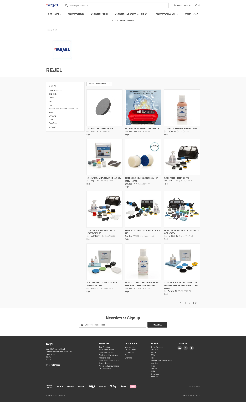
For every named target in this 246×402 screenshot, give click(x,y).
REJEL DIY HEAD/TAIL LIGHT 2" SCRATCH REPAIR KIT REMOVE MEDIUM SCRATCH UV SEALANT (181, 286)
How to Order (130, 350)
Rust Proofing (54, 14)
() (198, 5)
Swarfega (53, 123)
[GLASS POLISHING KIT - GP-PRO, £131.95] (181, 157)
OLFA (51, 119)
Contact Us (129, 352)
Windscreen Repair (76, 14)
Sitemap (128, 358)
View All (52, 127)
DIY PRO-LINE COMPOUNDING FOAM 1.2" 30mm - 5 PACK (141, 179)
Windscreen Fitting (99, 14)
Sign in (179, 5)
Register (187, 5)
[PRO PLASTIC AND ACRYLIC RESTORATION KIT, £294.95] (143, 209)
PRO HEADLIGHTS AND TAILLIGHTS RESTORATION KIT (100, 232)
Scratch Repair (191, 14)
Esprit (51, 98)
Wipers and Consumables (123, 21)
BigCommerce (60, 395)
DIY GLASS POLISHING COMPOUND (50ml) (181, 128)
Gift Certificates (105, 369)
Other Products (55, 90)
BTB (50, 101)
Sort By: (91, 84)
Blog (127, 355)
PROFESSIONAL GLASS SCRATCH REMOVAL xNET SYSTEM (182, 232)
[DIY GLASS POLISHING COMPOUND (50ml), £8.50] (181, 107)
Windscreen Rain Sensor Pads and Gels (131, 14)
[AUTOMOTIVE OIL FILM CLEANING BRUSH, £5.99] (143, 107)
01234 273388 (54, 365)
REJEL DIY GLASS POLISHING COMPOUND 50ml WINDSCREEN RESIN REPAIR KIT (142, 284)
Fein (50, 105)
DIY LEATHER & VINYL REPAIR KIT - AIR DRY (103, 178)
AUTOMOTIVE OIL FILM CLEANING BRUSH (142, 128)
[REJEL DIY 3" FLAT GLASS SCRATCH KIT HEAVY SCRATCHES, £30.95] (104, 261)
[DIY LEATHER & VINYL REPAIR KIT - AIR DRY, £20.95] (104, 157)
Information (130, 347)
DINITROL (53, 94)
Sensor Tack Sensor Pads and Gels (63, 108)
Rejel (51, 112)
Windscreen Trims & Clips (167, 14)
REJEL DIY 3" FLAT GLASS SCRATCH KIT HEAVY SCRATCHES (102, 284)
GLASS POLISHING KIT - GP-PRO (176, 178)
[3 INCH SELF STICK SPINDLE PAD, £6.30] (104, 107)
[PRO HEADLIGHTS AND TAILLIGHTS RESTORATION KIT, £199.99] (104, 209)
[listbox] (103, 84)
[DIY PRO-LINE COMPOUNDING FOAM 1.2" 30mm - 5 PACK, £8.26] (143, 157)
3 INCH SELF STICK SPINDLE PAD (99, 128)
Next (195, 303)
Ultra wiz (52, 116)
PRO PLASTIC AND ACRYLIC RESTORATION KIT (142, 232)
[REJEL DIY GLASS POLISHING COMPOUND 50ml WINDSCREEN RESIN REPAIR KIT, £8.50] (143, 261)
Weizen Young (195, 395)
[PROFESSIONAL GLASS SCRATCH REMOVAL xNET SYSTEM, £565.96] (181, 209)
